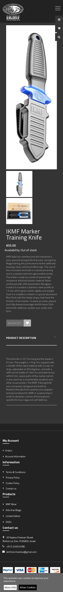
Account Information (15, 456)
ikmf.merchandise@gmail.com (21, 552)
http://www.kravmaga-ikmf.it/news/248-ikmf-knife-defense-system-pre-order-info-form (30, 307)
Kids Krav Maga (13, 510)
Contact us (11, 488)
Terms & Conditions (16, 472)
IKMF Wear (11, 504)
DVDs (9, 522)
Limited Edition (13, 516)
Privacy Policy (12, 477)
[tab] (31, 340)
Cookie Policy (12, 483)
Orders (8, 450)
